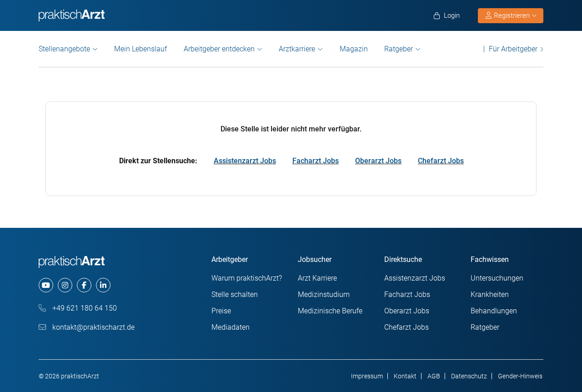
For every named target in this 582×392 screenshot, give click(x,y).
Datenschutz (469, 376)
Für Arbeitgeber (513, 49)
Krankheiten (490, 294)
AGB (433, 376)
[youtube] (46, 285)
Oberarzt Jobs (378, 160)
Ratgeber (398, 49)
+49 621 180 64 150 (83, 308)
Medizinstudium (324, 294)
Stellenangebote (64, 49)
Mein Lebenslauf (140, 49)
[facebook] (84, 285)
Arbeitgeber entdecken (219, 49)
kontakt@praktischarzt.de (92, 327)
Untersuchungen (497, 278)
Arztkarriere (297, 49)
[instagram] (65, 285)
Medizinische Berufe (330, 311)
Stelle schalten (234, 294)
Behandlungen (494, 311)
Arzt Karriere (317, 278)
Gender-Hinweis (520, 376)
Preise (221, 311)
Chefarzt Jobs (441, 160)
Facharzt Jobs (315, 160)
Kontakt (405, 376)
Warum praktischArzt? (246, 278)
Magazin (354, 49)
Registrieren (512, 15)
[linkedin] (103, 285)
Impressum (367, 376)
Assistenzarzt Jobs (245, 160)
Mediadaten (230, 327)
